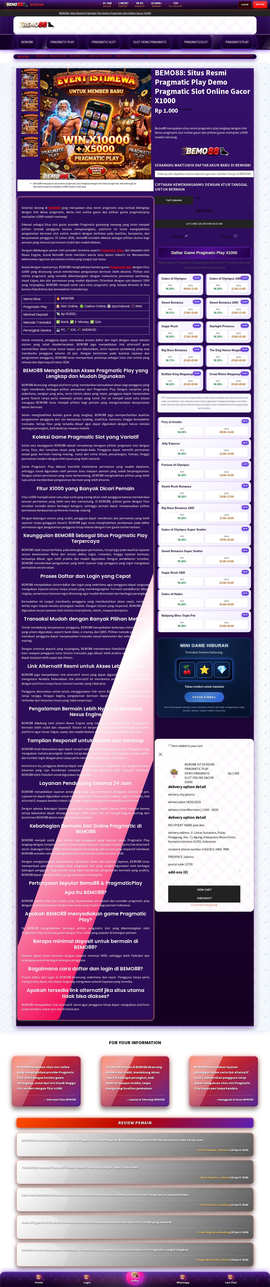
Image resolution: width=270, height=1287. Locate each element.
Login (87, 1282)
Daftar (135, 1280)
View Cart (204, 889)
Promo (39, 1282)
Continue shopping (204, 905)
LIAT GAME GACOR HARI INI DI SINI (204, 223)
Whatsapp (183, 1282)
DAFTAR (260, 4)
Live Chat (231, 1282)
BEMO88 (23, 57)
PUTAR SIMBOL (204, 697)
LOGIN (244, 4)
